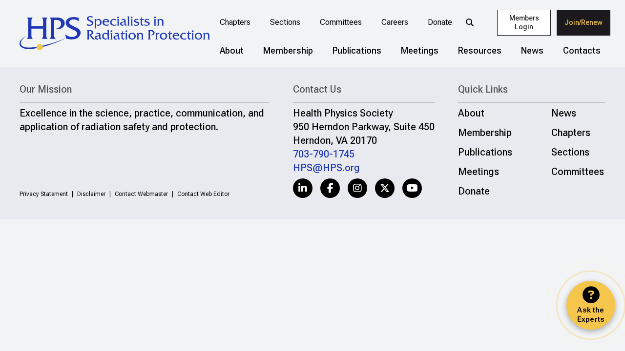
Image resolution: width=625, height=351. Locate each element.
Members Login (524, 22)
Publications (357, 50)
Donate (440, 22)
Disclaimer (91, 194)
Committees (341, 22)
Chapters (235, 22)
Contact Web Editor (203, 194)
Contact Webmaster (141, 194)
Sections (285, 22)
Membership (288, 50)
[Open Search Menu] (470, 22)
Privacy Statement (44, 194)
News (532, 50)
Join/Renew (583, 22)
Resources (479, 50)
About (232, 50)
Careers (394, 22)
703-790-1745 (323, 154)
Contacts (582, 50)
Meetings (419, 50)
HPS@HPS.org (326, 168)
